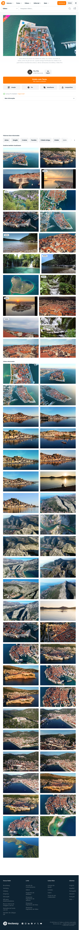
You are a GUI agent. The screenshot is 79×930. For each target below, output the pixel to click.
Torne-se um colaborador (51, 895)
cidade (56, 139)
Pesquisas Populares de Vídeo (29, 908)
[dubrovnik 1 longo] (58, 199)
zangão (15, 139)
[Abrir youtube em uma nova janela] (41, 922)
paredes (33, 139)
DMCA (27, 889)
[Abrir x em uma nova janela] (38, 922)
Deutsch (70, 893)
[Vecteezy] (3, 3)
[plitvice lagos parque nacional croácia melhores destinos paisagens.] (21, 199)
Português (71, 890)
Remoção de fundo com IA (9, 908)
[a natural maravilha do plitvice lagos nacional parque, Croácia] (58, 284)
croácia (24, 139)
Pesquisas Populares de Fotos (31, 903)
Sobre (49, 892)
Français (70, 896)
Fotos (18, 3)
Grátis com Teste (39, 80)
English (70, 884)
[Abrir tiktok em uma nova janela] (35, 922)
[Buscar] (69, 8)
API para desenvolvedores (8, 899)
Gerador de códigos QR (9, 912)
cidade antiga (45, 139)
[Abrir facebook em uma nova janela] (22, 922)
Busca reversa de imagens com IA (8, 903)
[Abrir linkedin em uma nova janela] (28, 922)
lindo (65, 139)
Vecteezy (6, 887)
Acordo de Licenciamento (30, 885)
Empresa (6, 893)
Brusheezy (6, 884)
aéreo (7, 139)
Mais (45, 3)
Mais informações (10, 97)
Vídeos (27, 3)
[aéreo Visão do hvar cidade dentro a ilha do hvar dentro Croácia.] (21, 761)
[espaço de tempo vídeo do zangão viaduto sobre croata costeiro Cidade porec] (58, 178)
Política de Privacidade (68, 923)
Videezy (5, 890)
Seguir (48, 73)
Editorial (36, 3)
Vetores (9, 3)
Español (70, 887)
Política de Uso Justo (67, 924)
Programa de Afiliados (29, 892)
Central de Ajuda (50, 885)
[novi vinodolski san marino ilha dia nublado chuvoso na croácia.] (21, 327)
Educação (6, 896)
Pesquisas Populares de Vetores (29, 897)
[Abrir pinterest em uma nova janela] (32, 922)
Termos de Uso (55, 923)
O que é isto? (21, 94)
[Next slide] (71, 139)
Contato (49, 889)
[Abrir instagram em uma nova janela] (25, 922)
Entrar (70, 3)
